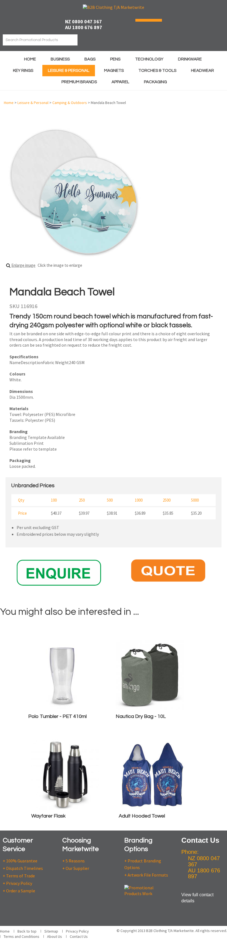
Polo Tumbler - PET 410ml (57, 716)
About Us (54, 936)
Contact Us (79, 936)
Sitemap (51, 931)
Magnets (114, 70)
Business (60, 59)
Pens (115, 59)
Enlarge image (23, 265)
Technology (149, 59)
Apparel (120, 82)
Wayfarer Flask (48, 816)
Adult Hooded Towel (142, 816)
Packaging (155, 82)
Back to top (27, 931)
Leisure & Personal (68, 70)
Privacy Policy (77, 931)
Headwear (202, 70)
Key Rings (23, 70)
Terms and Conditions (21, 936)
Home (30, 59)
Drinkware (190, 59)
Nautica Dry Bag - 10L (141, 716)
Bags (90, 59)
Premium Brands (79, 82)
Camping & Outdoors (69, 102)
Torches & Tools (157, 70)
